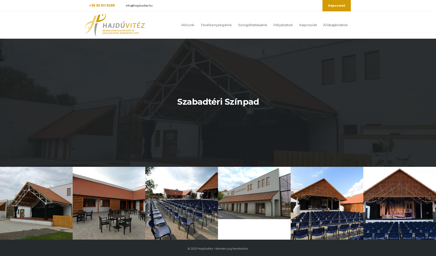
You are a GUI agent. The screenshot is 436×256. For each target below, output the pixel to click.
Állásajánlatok (335, 25)
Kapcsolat (336, 5)
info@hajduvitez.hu (139, 6)
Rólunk (187, 25)
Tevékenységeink (216, 25)
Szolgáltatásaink (252, 25)
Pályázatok (283, 25)
